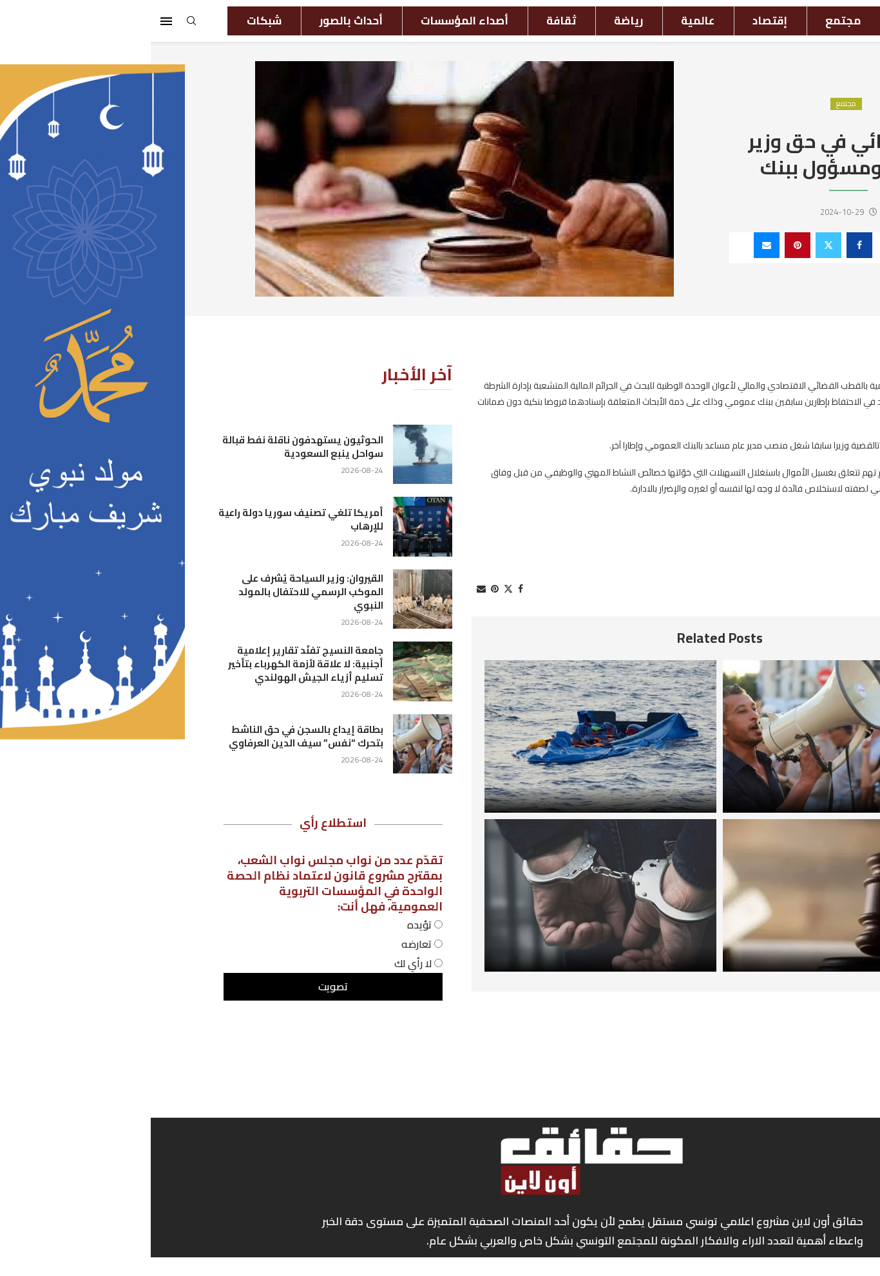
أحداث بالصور (200, 20)
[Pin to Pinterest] (647, 245)
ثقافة (410, 20)
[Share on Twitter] (678, 245)
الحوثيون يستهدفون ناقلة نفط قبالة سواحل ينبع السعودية (152, 446)
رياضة (477, 20)
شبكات (113, 20)
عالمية (547, 20)
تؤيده (269, 924)
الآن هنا (767, 20)
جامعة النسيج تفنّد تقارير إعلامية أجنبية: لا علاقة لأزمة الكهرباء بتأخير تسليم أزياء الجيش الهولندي (155, 664)
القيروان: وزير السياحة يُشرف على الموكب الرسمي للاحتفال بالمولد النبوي (160, 592)
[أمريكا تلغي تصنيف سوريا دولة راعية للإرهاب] (271, 526)
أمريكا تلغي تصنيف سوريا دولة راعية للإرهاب (150, 519)
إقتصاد (619, 20)
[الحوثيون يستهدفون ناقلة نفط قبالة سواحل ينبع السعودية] (271, 454)
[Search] (40, 24)
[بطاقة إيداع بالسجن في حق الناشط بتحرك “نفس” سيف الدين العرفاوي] (688, 736)
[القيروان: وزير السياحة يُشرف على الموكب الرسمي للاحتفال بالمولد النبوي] (271, 599)
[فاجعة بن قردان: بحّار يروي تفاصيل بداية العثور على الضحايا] (450, 736)
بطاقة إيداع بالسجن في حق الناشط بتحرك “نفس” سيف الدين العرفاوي (155, 736)
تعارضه (267, 944)
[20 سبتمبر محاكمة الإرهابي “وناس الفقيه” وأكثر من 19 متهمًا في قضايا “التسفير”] (688, 895)
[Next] (789, 638)
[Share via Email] (616, 245)
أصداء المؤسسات (314, 20)
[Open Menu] (15, 21)
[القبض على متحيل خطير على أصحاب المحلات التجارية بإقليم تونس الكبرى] (450, 895)
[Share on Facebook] (709, 245)
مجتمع (692, 20)
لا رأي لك (263, 963)
